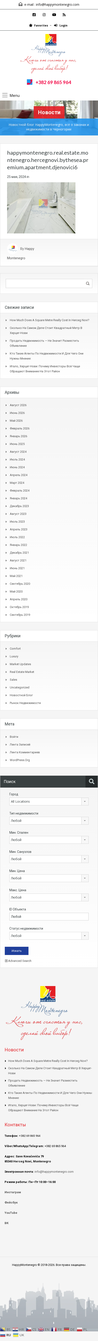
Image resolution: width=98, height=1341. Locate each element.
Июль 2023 (17, 521)
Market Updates (20, 664)
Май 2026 (16, 420)
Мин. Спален (18, 832)
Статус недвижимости (26, 928)
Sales (13, 679)
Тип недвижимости (23, 813)
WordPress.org (20, 760)
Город (13, 794)
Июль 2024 (17, 459)
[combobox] (49, 801)
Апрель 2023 (18, 529)
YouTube (11, 1212)
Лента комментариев (25, 752)
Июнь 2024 (17, 467)
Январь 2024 (18, 498)
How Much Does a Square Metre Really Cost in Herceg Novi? (49, 320)
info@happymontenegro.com (57, 4)
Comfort (15, 648)
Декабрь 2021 (19, 552)
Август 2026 (18, 405)
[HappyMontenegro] (49, 54)
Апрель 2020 (18, 599)
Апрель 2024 (18, 475)
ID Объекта (17, 909)
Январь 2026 (18, 436)
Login (63, 25)
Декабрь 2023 (19, 506)
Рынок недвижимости (25, 703)
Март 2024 (17, 482)
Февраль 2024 (19, 490)
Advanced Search (19, 961)
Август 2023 (18, 514)
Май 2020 (16, 591)
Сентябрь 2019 (20, 614)
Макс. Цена (17, 890)
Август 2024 (18, 451)
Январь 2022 (18, 545)
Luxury (14, 656)
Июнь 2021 (17, 568)
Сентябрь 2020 (20, 583)
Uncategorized (19, 687)
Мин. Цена (17, 871)
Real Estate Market (22, 672)
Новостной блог (21, 695)
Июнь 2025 (17, 444)
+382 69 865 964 (53, 82)
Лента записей (20, 744)
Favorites (41, 25)
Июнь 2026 (17, 413)
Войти (14, 736)
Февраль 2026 (19, 428)
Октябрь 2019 (19, 607)
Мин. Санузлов (20, 852)
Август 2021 (18, 560)
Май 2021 (16, 576)
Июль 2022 (17, 537)
